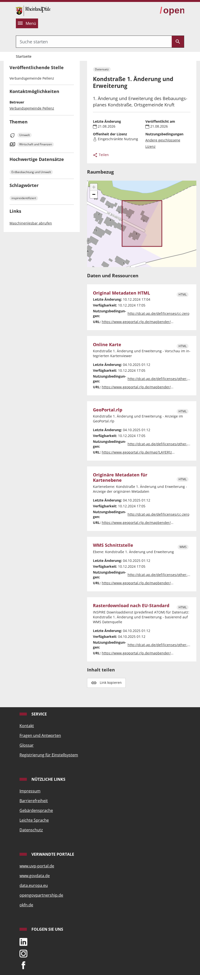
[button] (93, 187)
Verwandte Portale (52, 854)
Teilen (103, 154)
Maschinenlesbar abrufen (31, 223)
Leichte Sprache (34, 820)
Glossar (27, 745)
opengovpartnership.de (41, 895)
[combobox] (94, 41)
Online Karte (107, 344)
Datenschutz (31, 830)
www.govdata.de (35, 875)
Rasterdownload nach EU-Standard (131, 605)
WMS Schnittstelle (113, 545)
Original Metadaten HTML (121, 293)
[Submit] (178, 41)
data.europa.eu (34, 885)
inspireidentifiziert (23, 198)
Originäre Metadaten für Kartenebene (120, 477)
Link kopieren (111, 682)
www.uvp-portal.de (37, 866)
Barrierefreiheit (34, 800)
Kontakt (27, 725)
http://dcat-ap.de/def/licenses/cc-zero (158, 313)
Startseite (23, 56)
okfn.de (26, 905)
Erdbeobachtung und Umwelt (31, 172)
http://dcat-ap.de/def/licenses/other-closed (163, 378)
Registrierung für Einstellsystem (49, 755)
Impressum (30, 791)
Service (38, 714)
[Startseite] (33, 10)
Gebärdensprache (36, 810)
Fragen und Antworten (40, 735)
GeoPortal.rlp (107, 409)
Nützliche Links (47, 779)
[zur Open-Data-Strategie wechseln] (172, 10)
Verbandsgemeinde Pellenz (32, 108)
